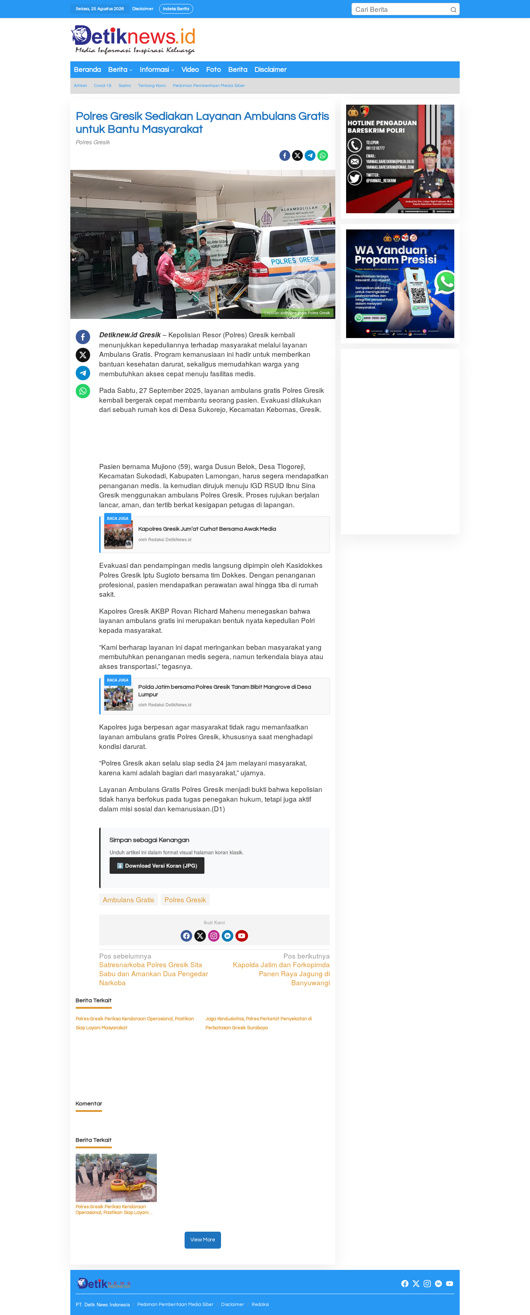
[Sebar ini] (284, 155)
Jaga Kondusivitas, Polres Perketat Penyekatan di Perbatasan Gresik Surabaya (259, 1023)
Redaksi (260, 1304)
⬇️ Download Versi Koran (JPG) (157, 865)
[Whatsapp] (322, 155)
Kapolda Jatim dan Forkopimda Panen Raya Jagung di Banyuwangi (281, 969)
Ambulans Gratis (128, 899)
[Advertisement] (230, 437)
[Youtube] (241, 936)
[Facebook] (186, 936)
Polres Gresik (185, 899)
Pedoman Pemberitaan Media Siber (175, 1304)
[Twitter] (200, 936)
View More (202, 1239)
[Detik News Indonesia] (133, 38)
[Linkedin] (227, 936)
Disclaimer (232, 1304)
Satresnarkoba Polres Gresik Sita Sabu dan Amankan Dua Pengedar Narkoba (153, 969)
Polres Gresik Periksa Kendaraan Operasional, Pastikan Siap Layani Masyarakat (135, 1023)
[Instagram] (214, 936)
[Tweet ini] (297, 155)
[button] (453, 9)
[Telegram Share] (310, 155)
